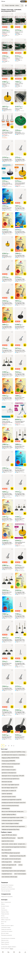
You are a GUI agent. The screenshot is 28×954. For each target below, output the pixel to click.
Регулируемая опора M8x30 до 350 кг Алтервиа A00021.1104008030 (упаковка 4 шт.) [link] (7, 592)
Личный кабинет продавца (7, 885)
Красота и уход (4, 917)
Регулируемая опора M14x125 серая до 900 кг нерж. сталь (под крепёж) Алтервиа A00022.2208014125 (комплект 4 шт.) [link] (20, 351)
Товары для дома (5, 913)
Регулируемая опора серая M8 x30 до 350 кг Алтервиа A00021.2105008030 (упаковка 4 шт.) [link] (20, 256)
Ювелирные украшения (6, 935)
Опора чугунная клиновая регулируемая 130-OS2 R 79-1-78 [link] (20, 109)
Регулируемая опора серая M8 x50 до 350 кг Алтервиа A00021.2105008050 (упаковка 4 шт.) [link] (7, 327)
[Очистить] (22, 5)
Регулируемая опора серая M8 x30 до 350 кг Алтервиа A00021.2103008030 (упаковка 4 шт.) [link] (7, 398)
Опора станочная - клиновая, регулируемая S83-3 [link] (6, 58)
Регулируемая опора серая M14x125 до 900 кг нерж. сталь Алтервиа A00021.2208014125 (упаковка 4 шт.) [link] (7, 689)
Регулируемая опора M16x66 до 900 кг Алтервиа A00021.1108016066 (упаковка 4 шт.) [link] (6, 208)
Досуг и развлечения (6, 902)
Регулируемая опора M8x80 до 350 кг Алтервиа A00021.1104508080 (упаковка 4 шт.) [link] (19, 447)
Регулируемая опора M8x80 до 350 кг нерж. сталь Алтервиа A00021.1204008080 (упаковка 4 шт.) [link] (20, 640)
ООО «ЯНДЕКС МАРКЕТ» (10, 946)
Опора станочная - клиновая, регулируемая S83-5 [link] (6, 84)
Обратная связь (4, 940)
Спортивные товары (5, 927)
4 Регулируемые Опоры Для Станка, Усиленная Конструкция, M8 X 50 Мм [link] (7, 133)
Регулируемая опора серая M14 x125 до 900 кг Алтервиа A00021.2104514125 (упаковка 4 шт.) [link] (7, 279)
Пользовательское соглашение (8, 938)
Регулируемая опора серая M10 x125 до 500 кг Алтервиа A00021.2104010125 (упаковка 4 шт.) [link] (7, 712)
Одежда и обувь (5, 912)
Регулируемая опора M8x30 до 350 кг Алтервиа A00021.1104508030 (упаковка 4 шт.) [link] (19, 519)
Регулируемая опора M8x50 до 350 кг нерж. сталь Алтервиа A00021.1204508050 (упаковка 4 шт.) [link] (7, 374)
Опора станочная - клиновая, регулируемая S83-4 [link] (6, 32)
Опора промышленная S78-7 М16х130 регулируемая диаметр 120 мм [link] (20, 543)
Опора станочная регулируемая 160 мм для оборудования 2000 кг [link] (7, 422)
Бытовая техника (5, 906)
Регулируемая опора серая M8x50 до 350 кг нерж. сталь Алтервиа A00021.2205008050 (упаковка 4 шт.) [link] (7, 232)
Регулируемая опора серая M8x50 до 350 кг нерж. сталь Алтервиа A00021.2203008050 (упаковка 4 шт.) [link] (20, 279)
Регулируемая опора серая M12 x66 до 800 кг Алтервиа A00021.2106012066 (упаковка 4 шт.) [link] (7, 640)
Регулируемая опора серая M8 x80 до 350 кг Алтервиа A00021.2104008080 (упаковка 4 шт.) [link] (20, 616)
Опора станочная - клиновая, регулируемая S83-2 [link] (19, 32)
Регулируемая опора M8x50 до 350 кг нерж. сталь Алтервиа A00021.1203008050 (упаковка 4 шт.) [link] (7, 447)
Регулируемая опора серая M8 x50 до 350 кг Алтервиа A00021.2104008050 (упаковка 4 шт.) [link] (20, 208)
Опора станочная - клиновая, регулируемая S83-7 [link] (19, 84)
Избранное (14, 952)
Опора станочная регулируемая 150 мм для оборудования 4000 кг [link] (7, 183)
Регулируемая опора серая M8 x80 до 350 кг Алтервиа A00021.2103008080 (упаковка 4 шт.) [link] (20, 494)
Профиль (25, 952)
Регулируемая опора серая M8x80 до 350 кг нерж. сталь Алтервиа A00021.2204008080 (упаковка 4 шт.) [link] (20, 712)
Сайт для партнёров (5, 890)
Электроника (4, 910)
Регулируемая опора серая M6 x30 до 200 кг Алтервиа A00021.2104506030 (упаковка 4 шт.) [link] (20, 664)
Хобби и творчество (5, 919)
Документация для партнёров (8, 889)
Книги (2, 923)
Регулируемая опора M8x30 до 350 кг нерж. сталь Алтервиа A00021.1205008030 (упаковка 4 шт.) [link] (7, 519)
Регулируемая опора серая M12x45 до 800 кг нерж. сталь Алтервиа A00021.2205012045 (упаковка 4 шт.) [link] (20, 689)
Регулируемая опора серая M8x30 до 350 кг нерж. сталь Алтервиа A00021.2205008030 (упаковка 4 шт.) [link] (7, 543)
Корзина (19, 952)
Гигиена (3, 908)
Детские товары (5, 933)
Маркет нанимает (5, 942)
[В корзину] (12, 26)
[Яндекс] (11, 949)
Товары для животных (6, 929)
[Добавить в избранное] (12, 14)
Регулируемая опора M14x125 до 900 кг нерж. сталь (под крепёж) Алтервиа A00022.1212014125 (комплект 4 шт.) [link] (19, 737)
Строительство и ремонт (6, 931)
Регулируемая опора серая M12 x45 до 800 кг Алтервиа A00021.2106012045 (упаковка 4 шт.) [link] (7, 494)
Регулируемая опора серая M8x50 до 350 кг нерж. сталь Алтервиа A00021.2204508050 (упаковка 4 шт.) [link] (20, 160)
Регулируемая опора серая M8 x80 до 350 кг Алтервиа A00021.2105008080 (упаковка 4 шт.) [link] (20, 303)
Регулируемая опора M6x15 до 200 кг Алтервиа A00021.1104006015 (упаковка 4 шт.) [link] (6, 664)
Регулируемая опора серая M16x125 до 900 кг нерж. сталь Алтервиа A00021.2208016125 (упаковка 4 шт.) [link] (7, 616)
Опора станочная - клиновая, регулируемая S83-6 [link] (19, 58)
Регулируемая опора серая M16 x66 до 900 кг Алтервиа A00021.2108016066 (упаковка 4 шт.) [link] (20, 232)
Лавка (8, 952)
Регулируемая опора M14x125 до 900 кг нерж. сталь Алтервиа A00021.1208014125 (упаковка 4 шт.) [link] (20, 327)
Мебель (3, 904)
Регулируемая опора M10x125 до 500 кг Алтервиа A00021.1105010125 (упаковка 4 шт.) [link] (19, 568)
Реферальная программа (6, 896)
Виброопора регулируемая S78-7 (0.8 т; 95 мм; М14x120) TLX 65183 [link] (7, 109)
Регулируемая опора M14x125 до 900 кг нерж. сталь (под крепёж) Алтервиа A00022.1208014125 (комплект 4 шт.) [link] (6, 737)
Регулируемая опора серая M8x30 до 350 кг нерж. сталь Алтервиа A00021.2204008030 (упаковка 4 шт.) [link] (7, 470)
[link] (14, 752)
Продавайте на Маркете (6, 887)
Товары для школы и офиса (7, 925)
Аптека (2, 915)
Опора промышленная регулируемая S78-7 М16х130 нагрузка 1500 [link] (20, 183)
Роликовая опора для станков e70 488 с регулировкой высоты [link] (20, 422)
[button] (26, 5)
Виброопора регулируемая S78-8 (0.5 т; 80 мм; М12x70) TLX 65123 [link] (20, 133)
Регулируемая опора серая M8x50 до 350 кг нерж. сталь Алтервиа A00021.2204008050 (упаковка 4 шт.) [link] (7, 160)
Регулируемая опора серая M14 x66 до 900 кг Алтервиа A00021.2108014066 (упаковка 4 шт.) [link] (7, 303)
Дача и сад (3, 921)
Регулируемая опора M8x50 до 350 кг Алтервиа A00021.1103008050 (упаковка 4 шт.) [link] (19, 398)
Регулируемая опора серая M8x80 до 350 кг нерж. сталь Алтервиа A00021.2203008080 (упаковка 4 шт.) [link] (20, 592)
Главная (3, 952)
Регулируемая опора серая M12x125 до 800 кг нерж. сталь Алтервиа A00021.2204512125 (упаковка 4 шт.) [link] (7, 568)
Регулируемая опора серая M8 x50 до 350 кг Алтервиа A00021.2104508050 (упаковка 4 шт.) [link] (20, 374)
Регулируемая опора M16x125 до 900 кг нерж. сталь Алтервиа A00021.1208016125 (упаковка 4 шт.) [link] (20, 470)
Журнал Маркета (5, 944)
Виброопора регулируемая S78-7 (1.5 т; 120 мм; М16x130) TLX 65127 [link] (7, 256)
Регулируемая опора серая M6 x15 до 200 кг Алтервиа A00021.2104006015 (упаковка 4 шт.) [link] (7, 351)
